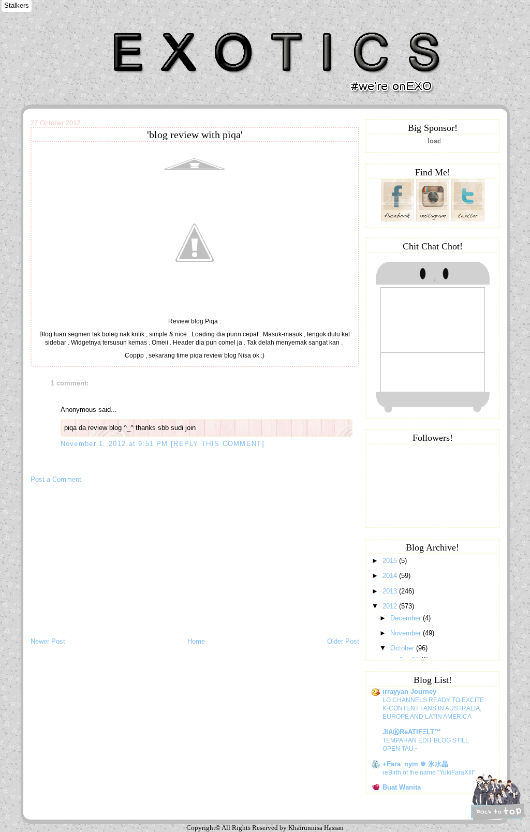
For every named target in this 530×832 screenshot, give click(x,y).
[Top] (496, 797)
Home (196, 641)
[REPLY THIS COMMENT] (217, 444)
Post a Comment (56, 479)
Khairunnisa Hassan (144, 28)
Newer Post (48, 641)
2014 (390, 576)
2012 (390, 606)
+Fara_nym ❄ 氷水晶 (415, 764)
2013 (390, 591)
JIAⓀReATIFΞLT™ (411, 732)
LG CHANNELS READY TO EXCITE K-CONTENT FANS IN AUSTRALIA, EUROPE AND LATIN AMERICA (433, 708)
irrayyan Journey (409, 691)
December (406, 618)
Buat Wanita (401, 787)
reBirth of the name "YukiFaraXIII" (428, 772)
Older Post (343, 641)
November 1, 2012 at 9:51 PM (116, 444)
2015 (390, 560)
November (406, 633)
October (403, 648)
